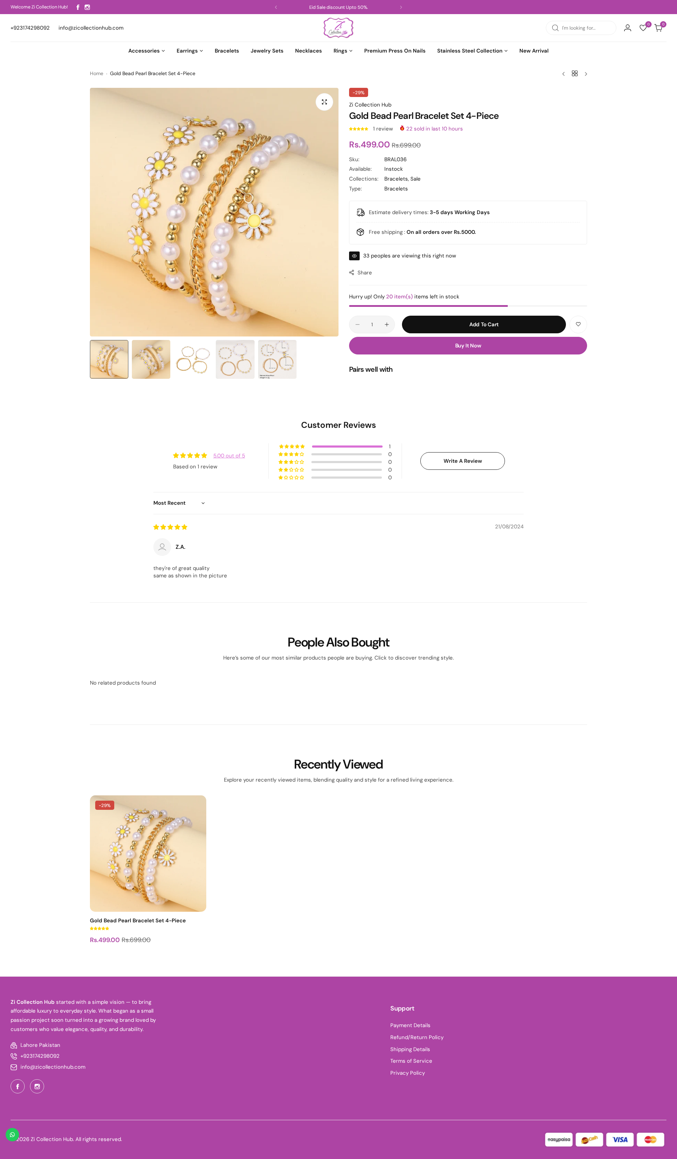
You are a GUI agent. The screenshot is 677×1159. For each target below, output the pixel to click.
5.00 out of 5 (229, 455)
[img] (170, 527)
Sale (415, 178)
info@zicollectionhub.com (52, 1066)
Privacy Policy (407, 1072)
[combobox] (581, 28)
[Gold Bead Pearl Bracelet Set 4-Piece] (148, 853)
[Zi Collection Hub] (338, 28)
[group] (214, 212)
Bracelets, (397, 178)
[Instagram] (87, 7)
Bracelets (396, 188)
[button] (276, 7)
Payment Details (410, 1025)
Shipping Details (410, 1049)
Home (96, 73)
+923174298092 (40, 1056)
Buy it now (468, 345)
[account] (627, 28)
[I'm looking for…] (555, 28)
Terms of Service (411, 1060)
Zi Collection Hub (370, 104)
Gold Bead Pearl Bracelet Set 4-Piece (138, 920)
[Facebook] (78, 7)
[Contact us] (12, 1134)
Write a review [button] (463, 461)
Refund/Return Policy (417, 1037)
